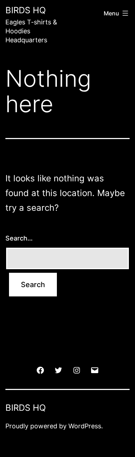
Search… (19, 238)
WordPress (84, 426)
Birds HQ (25, 10)
